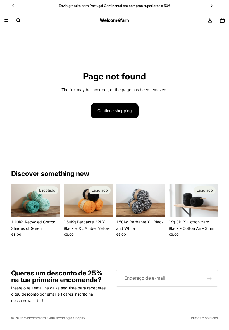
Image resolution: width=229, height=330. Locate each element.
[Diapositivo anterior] (17, 200)
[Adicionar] (157, 208)
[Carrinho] (222, 20)
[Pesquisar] (18, 20)
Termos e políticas (203, 318)
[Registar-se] (209, 278)
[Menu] (6, 20)
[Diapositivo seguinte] (54, 200)
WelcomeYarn (35, 318)
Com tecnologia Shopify (66, 318)
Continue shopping (114, 110)
